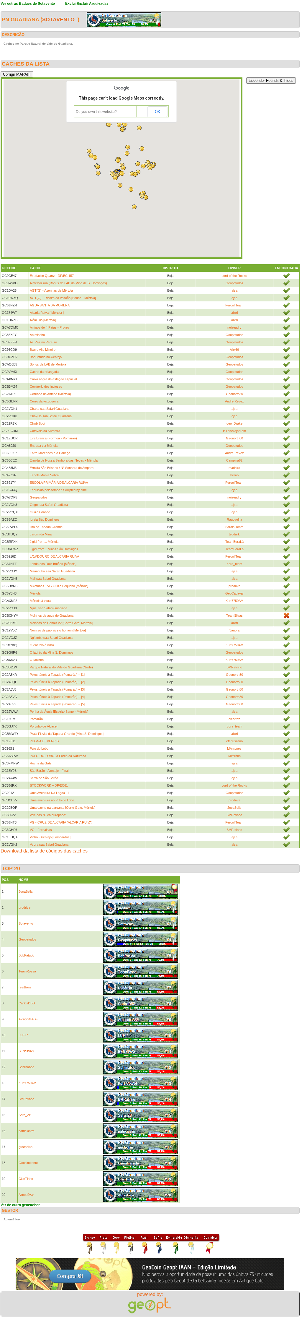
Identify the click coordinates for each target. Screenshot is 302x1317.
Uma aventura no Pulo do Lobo (52, 800)
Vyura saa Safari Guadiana (49, 844)
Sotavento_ (60, 19)
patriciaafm (26, 1131)
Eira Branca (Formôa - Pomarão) (53, 438)
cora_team (234, 564)
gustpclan (25, 1147)
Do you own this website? (96, 112)
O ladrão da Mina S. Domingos (51, 652)
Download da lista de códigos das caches (44, 850)
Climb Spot (37, 423)
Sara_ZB (25, 1115)
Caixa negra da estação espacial (53, 379)
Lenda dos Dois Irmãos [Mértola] (53, 564)
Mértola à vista (40, 601)
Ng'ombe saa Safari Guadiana (51, 637)
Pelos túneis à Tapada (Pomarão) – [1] (57, 674)
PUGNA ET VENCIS (44, 741)
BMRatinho (234, 667)
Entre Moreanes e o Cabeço (50, 453)
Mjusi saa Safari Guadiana (48, 608)
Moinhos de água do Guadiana (51, 615)
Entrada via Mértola (44, 445)
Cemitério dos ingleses (46, 386)
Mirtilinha (234, 756)
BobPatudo (26, 955)
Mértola (35, 593)
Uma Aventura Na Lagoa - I (49, 793)
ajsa (234, 290)
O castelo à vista (42, 645)
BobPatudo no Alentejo (46, 357)
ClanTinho (26, 1178)
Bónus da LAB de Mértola (48, 364)
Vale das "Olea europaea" (48, 815)
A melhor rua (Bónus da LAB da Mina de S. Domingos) (68, 283)
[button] (134, 207)
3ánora (234, 630)
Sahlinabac (26, 1067)
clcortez (234, 719)
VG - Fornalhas (41, 830)
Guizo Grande (40, 512)
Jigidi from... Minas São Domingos (54, 549)
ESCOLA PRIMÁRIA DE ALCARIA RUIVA (59, 482)
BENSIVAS (26, 1051)
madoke (234, 468)
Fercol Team (234, 305)
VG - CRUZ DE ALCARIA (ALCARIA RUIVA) (61, 822)
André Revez (234, 401)
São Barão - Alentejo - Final (49, 770)
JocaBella (234, 807)
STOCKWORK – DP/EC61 (49, 785)
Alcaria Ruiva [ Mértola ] (47, 312)
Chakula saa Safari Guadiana (51, 416)
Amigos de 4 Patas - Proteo (49, 327)
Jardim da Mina (41, 534)
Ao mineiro (37, 335)
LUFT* (23, 1035)
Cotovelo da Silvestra (45, 431)
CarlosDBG (27, 1003)
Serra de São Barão (44, 778)
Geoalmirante (28, 1163)
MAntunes (234, 748)
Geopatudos (234, 283)
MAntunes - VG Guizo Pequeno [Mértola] (59, 586)
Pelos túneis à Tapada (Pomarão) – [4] (57, 697)
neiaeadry (234, 327)
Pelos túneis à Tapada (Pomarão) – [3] (57, 689)
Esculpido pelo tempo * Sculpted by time (58, 490)
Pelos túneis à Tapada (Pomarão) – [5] (57, 704)
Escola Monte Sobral (44, 475)
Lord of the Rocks (234, 275)
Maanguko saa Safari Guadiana (52, 571)
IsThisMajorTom (234, 431)
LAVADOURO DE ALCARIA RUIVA (54, 556)
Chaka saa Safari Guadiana (49, 408)
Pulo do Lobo (39, 748)
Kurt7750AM (234, 601)
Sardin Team (234, 527)
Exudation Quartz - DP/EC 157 (52, 275)
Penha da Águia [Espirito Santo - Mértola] (59, 711)
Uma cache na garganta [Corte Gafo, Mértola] (62, 807)
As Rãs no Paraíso (43, 342)
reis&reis (25, 987)
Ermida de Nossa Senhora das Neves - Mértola (64, 460)
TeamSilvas (234, 615)
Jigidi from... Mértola (44, 541)
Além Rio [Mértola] (43, 320)
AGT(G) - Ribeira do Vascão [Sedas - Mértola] (63, 298)
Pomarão (36, 719)
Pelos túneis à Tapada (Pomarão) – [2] (57, 682)
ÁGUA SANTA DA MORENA (50, 305)
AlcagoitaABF (28, 1019)
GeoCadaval (234, 593)
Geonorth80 (234, 394)
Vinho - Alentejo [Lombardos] (50, 837)
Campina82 (234, 460)
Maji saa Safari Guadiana (47, 578)
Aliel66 (234, 349)
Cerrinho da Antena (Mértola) (50, 394)
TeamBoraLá (234, 541)
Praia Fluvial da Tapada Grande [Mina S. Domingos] (67, 733)
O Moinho (37, 660)
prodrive (234, 586)
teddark (234, 534)
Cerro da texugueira (44, 401)
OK (157, 111)
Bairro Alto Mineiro (42, 349)
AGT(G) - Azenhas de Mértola (51, 290)
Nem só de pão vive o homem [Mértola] (58, 630)
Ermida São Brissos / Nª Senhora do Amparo (61, 468)
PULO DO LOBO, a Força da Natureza (58, 756)
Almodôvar (26, 1194)
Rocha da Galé (40, 763)
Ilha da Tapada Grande (46, 527)
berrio (234, 475)
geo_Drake (234, 423)
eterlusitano (234, 741)
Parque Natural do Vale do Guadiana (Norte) (61, 667)
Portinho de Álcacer (44, 726)
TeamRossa (27, 971)
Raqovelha (234, 519)
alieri (234, 312)
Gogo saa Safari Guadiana (49, 504)
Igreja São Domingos (45, 519)
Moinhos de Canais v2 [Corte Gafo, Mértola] (61, 623)
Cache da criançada (44, 371)
